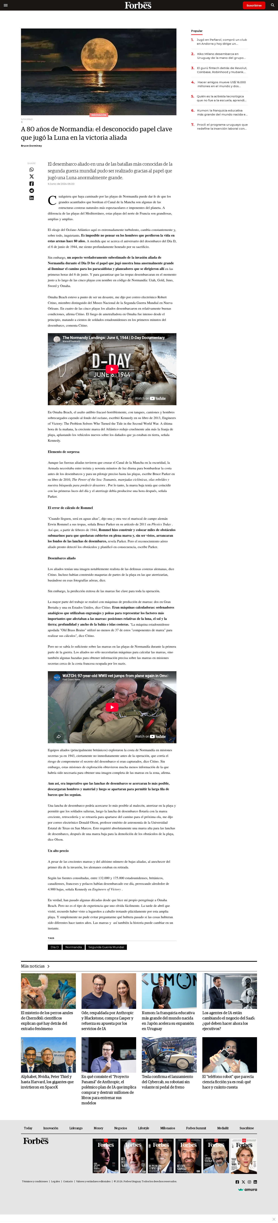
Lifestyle (143, 1128)
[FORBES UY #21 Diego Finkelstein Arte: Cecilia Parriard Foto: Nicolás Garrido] (188, 1156)
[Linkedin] (31, 198)
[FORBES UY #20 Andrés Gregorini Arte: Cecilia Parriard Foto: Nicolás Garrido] (216, 1156)
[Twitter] (31, 176)
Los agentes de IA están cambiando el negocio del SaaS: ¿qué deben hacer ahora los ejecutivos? (228, 1021)
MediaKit (223, 1128)
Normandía (73, 947)
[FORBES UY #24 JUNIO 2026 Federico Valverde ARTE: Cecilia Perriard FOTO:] (105, 1156)
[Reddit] (31, 190)
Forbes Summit (196, 1128)
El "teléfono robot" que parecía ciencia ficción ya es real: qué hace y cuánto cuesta (228, 1082)
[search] (272, 5)
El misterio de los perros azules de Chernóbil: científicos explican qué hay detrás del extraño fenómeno (47, 1021)
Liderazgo (76, 1128)
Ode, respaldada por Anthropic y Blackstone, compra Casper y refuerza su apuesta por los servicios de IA (108, 1021)
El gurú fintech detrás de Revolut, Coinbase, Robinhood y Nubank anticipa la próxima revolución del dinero (222, 70)
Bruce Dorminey (31, 145)
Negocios (120, 1128)
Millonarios (167, 1128)
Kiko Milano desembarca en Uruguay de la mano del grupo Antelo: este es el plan (220, 56)
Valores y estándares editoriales (93, 1181)
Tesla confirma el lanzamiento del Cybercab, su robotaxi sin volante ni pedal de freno (167, 1082)
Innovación (50, 1128)
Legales (55, 1181)
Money (98, 1128)
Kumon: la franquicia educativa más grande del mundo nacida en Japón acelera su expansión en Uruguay (222, 112)
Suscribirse (254, 5)
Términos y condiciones (35, 1181)
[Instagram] (249, 1182)
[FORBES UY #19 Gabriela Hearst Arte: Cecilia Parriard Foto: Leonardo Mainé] (243, 1156)
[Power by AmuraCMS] (247, 1189)
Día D (55, 947)
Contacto (68, 1181)
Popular (197, 31)
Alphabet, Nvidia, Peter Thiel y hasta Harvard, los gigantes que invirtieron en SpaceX (47, 1082)
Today (28, 1128)
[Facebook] (31, 184)
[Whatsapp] (31, 169)
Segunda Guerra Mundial (106, 947)
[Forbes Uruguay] (139, 5)
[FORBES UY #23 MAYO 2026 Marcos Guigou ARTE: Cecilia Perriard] (133, 1156)
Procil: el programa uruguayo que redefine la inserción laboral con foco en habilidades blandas (222, 127)
